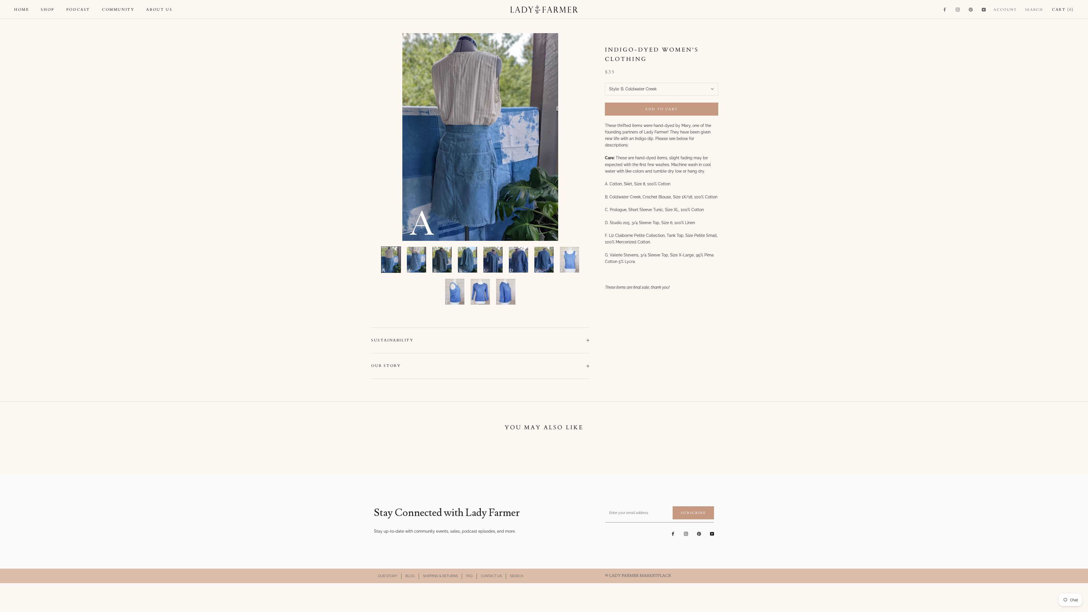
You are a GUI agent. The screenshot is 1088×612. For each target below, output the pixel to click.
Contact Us (491, 576)
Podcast (78, 9)
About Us (159, 9)
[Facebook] (945, 9)
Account (1005, 9)
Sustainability (392, 340)
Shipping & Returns (440, 576)
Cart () (1063, 9)
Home (21, 9)
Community (118, 9)
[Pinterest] (971, 9)
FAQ (469, 576)
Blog (410, 576)
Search (1034, 9)
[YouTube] (984, 9)
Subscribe (693, 513)
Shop (47, 9)
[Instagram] (958, 9)
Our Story (386, 365)
